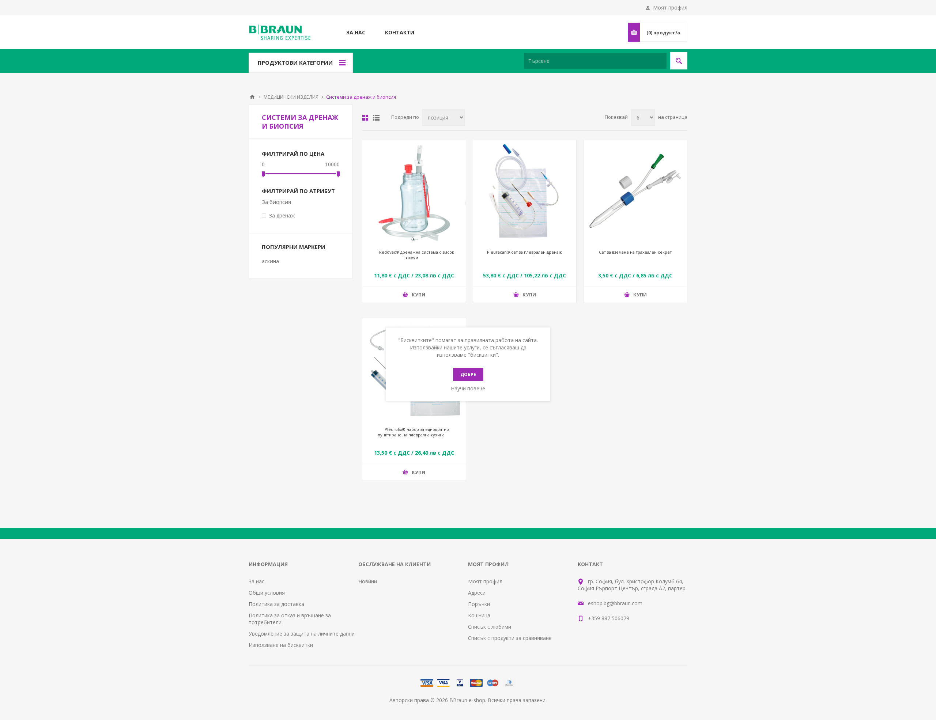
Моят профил (670, 7)
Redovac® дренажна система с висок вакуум (416, 254)
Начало (252, 97)
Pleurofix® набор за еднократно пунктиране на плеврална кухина (413, 432)
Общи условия (267, 592)
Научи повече (468, 388)
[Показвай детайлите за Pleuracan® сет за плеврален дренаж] (525, 192)
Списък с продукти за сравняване (510, 637)
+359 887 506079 (608, 618)
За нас (355, 32)
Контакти (399, 32)
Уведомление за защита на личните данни (302, 633)
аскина (270, 261)
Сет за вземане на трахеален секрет (635, 252)
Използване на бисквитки (281, 644)
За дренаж (282, 215)
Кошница (479, 615)
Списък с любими (489, 626)
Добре (468, 374)
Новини (367, 581)
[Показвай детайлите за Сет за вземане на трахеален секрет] (635, 192)
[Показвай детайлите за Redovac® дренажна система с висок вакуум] (414, 192)
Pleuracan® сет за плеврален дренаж (524, 252)
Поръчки (479, 603)
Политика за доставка (276, 603)
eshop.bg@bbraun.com (615, 603)
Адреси (477, 592)
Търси (678, 60)
